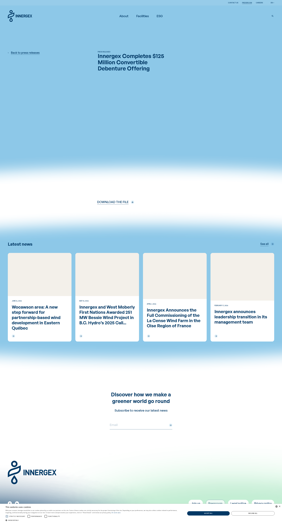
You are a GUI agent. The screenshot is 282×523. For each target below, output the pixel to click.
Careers (259, 3)
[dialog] (141, 513)
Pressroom (247, 3)
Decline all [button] (252, 513)
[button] (272, 16)
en (272, 3)
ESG (160, 16)
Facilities (142, 16)
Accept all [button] (208, 513)
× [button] (279, 506)
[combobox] (276, 506)
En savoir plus (116, 513)
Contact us (233, 3)
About (123, 16)
